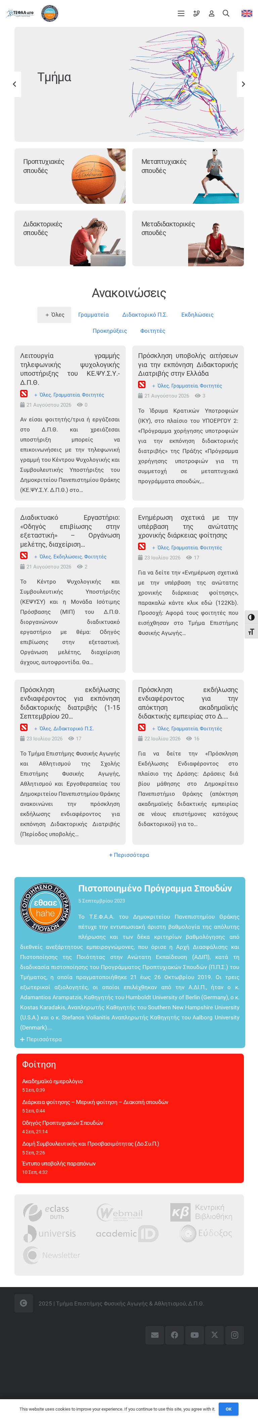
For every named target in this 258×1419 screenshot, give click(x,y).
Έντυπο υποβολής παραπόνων (59, 1163)
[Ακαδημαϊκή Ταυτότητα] (127, 1233)
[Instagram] (234, 1335)
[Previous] (15, 84)
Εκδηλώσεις (67, 557)
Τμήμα (54, 77)
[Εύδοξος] (205, 1233)
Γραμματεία (66, 395)
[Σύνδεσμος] (197, 13)
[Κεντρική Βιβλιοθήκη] (201, 1212)
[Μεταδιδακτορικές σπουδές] (216, 238)
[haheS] (49, 13)
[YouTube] (194, 1335)
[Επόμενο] (243, 84)
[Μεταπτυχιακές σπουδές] (216, 176)
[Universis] (49, 1233)
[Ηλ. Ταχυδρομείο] (154, 1335)
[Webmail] (119, 1212)
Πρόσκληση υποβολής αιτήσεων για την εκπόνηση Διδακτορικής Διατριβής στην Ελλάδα (188, 364)
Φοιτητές (93, 395)
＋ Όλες (42, 395)
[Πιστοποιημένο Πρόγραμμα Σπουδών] (49, 908)
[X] (214, 1335)
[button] (181, 13)
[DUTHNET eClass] (46, 1212)
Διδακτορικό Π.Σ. (73, 729)
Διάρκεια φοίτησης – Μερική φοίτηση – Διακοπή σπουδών (95, 1102)
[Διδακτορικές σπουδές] (98, 238)
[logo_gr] (20, 13)
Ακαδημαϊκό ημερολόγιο (52, 1081)
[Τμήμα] (186, 84)
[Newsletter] (52, 1255)
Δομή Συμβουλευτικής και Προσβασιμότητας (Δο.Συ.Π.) (90, 1143)
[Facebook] (174, 1335)
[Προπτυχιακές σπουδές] (98, 176)
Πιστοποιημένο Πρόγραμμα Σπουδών (155, 888)
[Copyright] (23, 1303)
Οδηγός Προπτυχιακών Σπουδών (62, 1122)
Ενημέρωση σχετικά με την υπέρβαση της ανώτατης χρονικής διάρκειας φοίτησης (188, 526)
